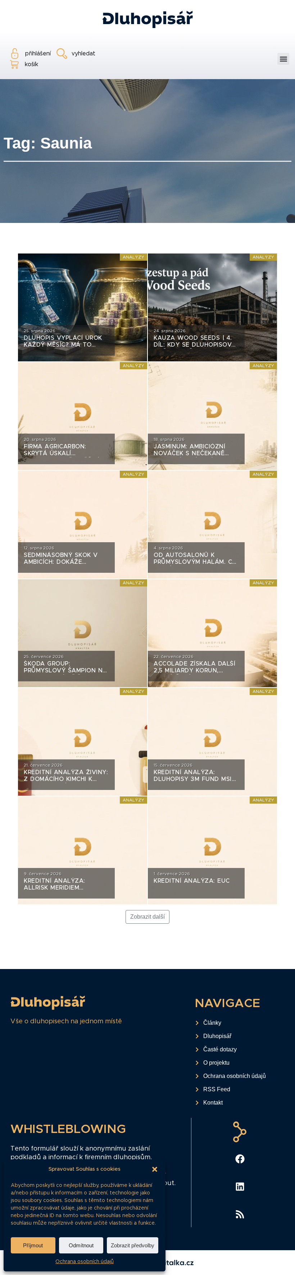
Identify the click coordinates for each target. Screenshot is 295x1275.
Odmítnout (81, 1245)
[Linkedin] (240, 1186)
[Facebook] (240, 1159)
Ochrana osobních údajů (84, 1261)
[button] (154, 1169)
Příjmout (33, 1245)
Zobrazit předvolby (132, 1245)
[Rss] (240, 1214)
